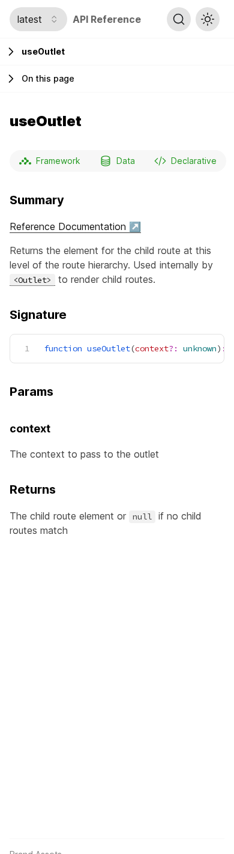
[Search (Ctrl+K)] (179, 19)
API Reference (107, 19)
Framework (58, 161)
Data (125, 161)
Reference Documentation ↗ (75, 226)
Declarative (194, 161)
